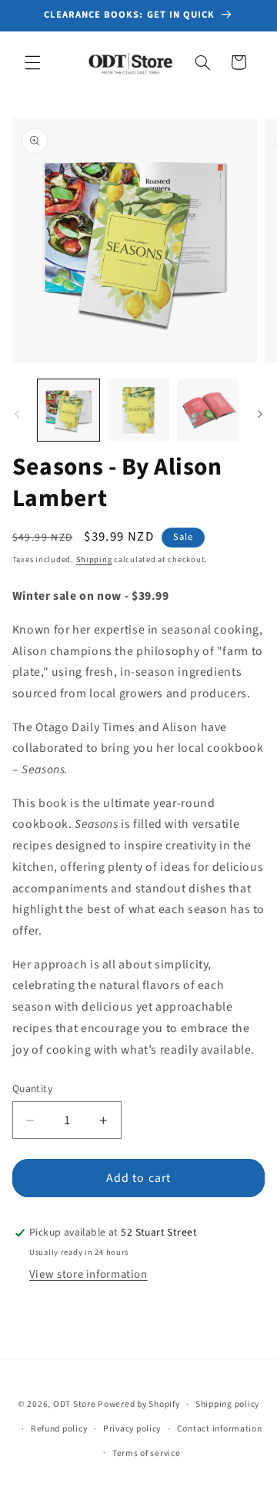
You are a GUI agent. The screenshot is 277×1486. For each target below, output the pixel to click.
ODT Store (74, 1404)
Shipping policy (227, 1404)
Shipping (94, 559)
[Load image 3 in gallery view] (208, 410)
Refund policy (59, 1428)
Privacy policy (132, 1428)
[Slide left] (17, 414)
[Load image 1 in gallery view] (68, 410)
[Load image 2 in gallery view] (138, 410)
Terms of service (146, 1453)
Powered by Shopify (138, 1404)
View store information (88, 1274)
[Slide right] (260, 414)
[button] (32, 62)
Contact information (219, 1428)
